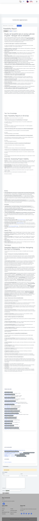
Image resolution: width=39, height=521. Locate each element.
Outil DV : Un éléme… (9, 454)
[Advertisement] (19, 7)
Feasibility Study (7, 399)
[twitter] (29, 513)
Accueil (3, 508)
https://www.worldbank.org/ (13, 226)
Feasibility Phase (7, 422)
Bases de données (13, 512)
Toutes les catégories (7, 462)
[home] (30, 2)
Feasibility (6, 416)
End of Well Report (7, 407)
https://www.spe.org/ (21, 219)
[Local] (20, 1)
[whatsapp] (31, 513)
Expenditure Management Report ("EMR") (11, 414)
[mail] (21, 513)
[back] (37, 519)
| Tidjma (27, 519)
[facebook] (3, 503)
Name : (3, 473)
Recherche (19, 25)
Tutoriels (11, 508)
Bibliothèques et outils (5, 512)
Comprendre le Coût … (13, 452)
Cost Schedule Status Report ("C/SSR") (10, 403)
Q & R (3, 510)
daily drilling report (7, 405)
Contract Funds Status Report (9, 398)
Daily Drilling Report (7, 406)
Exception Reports (7, 396)
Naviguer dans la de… (14, 450)
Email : (22, 473)
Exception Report (7, 409)
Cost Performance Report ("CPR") (10, 402)
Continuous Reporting (8, 395)
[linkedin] (24, 513)
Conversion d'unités (13, 510)
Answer (6, 124)
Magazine (12, 513)
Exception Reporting (7, 412)
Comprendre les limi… (11, 453)
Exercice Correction (8, 173)
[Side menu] (23, 1)
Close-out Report (7, 393)
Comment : (4, 488)
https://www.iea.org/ (20, 222)
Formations (4, 513)
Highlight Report (7, 426)
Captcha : (4, 490)
